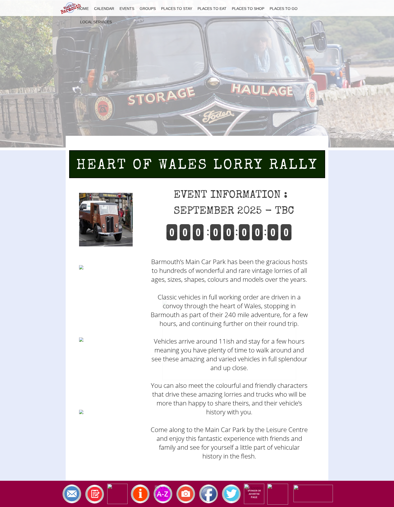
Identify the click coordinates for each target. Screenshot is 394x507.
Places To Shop (248, 8)
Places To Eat (212, 8)
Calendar (104, 8)
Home (83, 8)
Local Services (96, 22)
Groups (148, 8)
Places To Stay (176, 8)
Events (127, 8)
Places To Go (284, 8)
